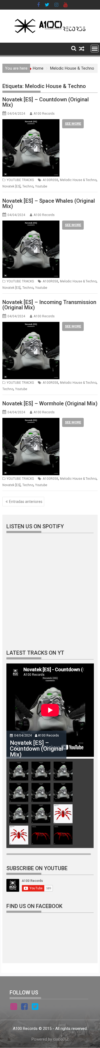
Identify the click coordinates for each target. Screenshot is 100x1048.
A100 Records (44, 113)
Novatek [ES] (11, 186)
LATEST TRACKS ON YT (35, 653)
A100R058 (50, 180)
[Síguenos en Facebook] (24, 1007)
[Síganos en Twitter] (35, 1007)
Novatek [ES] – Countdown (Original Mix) (45, 102)
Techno (27, 186)
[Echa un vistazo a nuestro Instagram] (13, 1007)
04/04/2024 (23, 735)
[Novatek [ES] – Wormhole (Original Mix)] (31, 421)
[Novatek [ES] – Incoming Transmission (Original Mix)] (31, 325)
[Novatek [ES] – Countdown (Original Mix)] (31, 122)
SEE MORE (73, 124)
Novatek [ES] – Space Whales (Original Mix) (48, 203)
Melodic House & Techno (78, 180)
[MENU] (95, 48)
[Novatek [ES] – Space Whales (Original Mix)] (31, 223)
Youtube (41, 186)
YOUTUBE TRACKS (20, 180)
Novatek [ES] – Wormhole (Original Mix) (50, 403)
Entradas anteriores (25, 501)
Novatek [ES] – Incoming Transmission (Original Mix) (49, 305)
